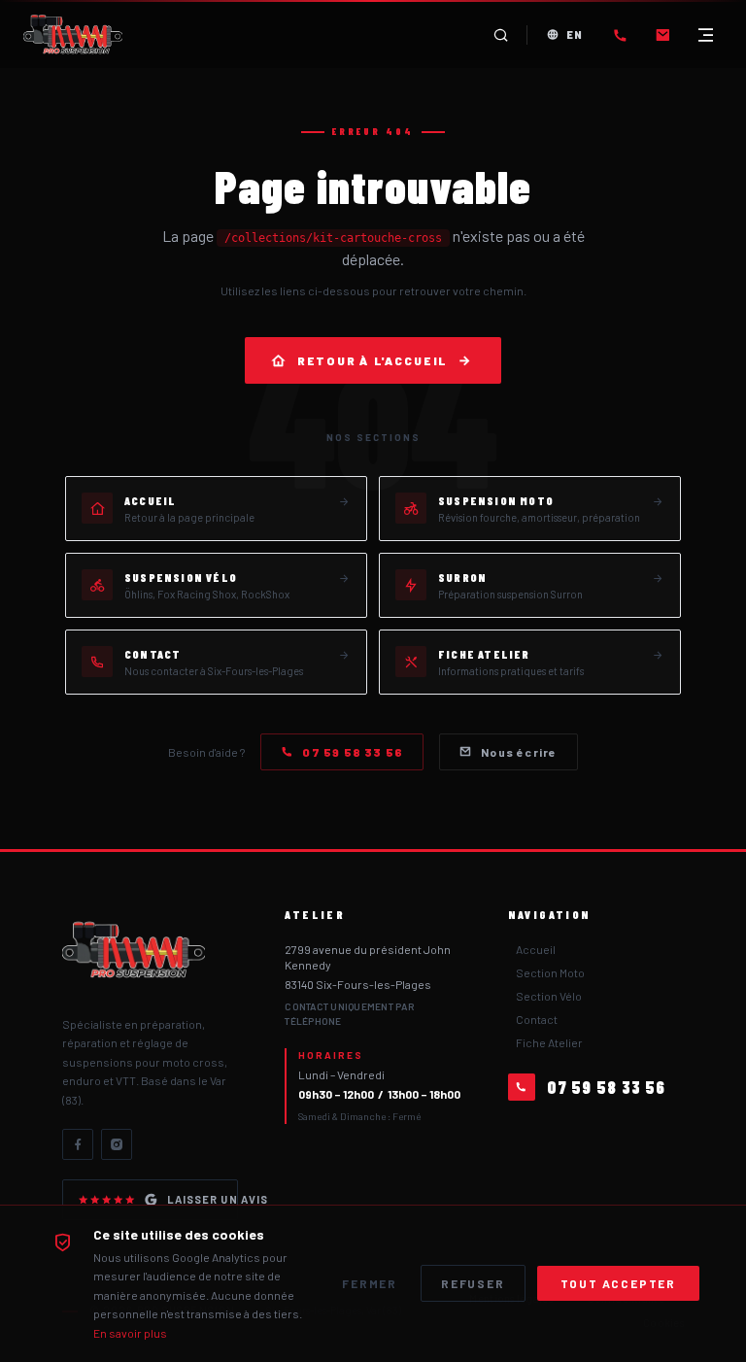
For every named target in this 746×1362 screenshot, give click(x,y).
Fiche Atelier (549, 1042)
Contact (537, 1019)
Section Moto (550, 972)
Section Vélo (549, 996)
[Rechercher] (501, 34)
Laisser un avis (202, 1199)
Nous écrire (519, 752)
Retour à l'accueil (372, 360)
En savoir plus (130, 1333)
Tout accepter (618, 1283)
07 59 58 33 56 (352, 752)
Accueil (536, 949)
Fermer (369, 1283)
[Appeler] (619, 34)
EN (574, 34)
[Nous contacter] (662, 34)
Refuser (473, 1283)
